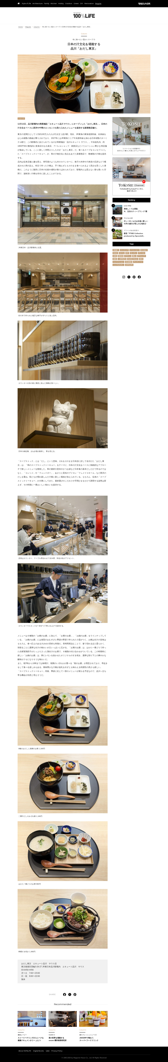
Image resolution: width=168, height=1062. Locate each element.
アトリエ (142, 253)
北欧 (114, 256)
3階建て (116, 250)
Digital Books (38, 1051)
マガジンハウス (144, 4)
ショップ (21, 118)
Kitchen (54, 3)
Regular (98, 3)
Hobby (61, 3)
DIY (81, 3)
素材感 (120, 256)
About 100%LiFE (24, 1051)
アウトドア (141, 256)
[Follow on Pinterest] (134, 277)
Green (76, 3)
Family (46, 3)
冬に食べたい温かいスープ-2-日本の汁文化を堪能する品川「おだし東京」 (67, 27)
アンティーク (138, 262)
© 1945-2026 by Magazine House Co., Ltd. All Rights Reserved (84, 1058)
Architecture (37, 3)
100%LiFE (84, 15)
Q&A (47, 1051)
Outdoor (68, 3)
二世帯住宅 (122, 259)
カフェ (122, 253)
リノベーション (118, 262)
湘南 (114, 259)
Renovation (89, 3)
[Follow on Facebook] (139, 277)
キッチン (134, 253)
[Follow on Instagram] (123, 277)
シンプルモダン (118, 265)
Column (37, 27)
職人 (134, 256)
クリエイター (134, 250)
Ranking (131, 200)
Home (20, 27)
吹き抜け (144, 250)
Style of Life (26, 3)
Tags (132, 244)
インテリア (124, 250)
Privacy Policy (56, 1051)
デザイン (128, 256)
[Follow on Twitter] (128, 277)
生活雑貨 (129, 262)
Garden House (133, 259)
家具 (141, 259)
